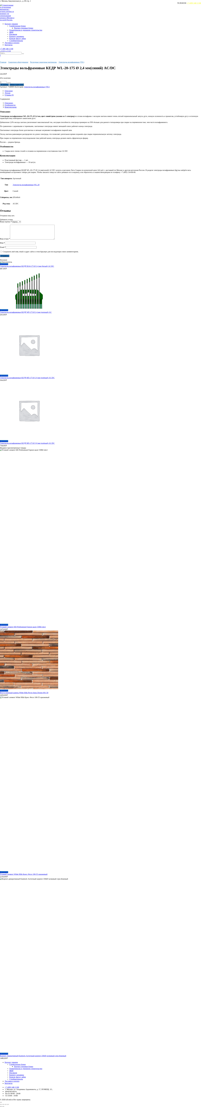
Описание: (9, 103)
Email (3, 247)
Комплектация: (11, 107)
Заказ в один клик (16, 85)
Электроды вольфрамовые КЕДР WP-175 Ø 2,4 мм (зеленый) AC (26, 312)
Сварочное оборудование (18, 62)
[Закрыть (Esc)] (8, 1104)
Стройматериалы (16, 41)
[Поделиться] (6, 1104)
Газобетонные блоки (17, 26)
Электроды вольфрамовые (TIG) (71, 62)
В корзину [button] (4, 264)
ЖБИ (11, 32)
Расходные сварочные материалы (43, 62)
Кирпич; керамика (16, 36)
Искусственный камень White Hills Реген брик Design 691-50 (24, 693)
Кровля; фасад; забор (17, 39)
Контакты (8, 45)
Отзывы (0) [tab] (9, 95)
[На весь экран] (3, 1104)
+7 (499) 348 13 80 (194, 3)
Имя (2, 243)
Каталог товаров (11, 24)
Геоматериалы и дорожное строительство (25, 30)
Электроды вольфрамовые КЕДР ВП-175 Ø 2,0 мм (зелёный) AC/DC (27, 378)
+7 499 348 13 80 (6, 50)
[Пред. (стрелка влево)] (1, 1106)
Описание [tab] (9, 91)
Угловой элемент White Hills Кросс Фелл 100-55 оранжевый (23, 874)
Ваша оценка (6, 222)
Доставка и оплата (12, 43)
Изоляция (13, 34)
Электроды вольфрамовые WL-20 (26, 185)
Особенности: (10, 105)
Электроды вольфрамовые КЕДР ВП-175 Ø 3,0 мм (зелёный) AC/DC (27, 443)
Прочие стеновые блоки (23, 28)
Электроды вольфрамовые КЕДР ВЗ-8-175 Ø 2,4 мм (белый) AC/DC (27, 266)
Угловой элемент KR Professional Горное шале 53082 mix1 (23, 627)
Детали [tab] (7, 93)
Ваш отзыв (5, 239)
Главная (3, 62)
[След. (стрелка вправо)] (3, 1106)
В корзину (4, 85)
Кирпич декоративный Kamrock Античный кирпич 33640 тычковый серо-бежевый (33, 1056)
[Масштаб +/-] (1, 1104)
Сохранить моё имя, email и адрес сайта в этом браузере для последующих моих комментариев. (41, 252)
